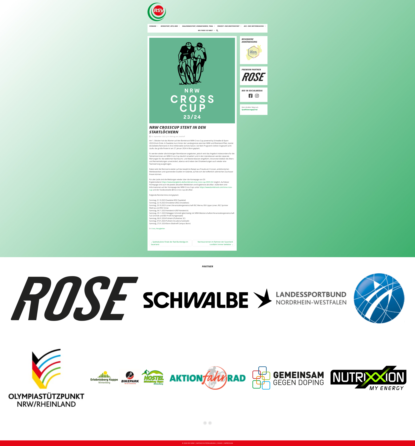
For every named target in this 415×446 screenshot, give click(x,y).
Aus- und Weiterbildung (254, 26)
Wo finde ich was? (205, 30)
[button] (217, 30)
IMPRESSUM (228, 443)
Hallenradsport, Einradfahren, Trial (197, 26)
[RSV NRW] (157, 11)
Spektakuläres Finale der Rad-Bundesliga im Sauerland (169, 243)
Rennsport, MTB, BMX (169, 26)
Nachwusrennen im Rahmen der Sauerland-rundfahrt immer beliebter (215, 243)
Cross (153, 228)
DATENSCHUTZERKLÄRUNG (206, 443)
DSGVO (219, 443)
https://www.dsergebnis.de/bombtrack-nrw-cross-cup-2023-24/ (187, 182)
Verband (152, 26)
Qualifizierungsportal (249, 110)
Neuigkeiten (160, 228)
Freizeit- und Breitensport (228, 26)
